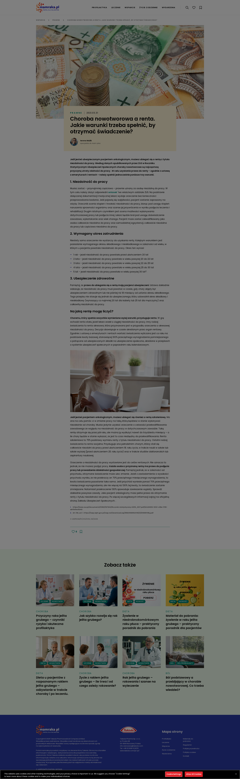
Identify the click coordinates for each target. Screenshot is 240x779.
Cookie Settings (173, 774)
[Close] (236, 774)
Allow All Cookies (193, 774)
